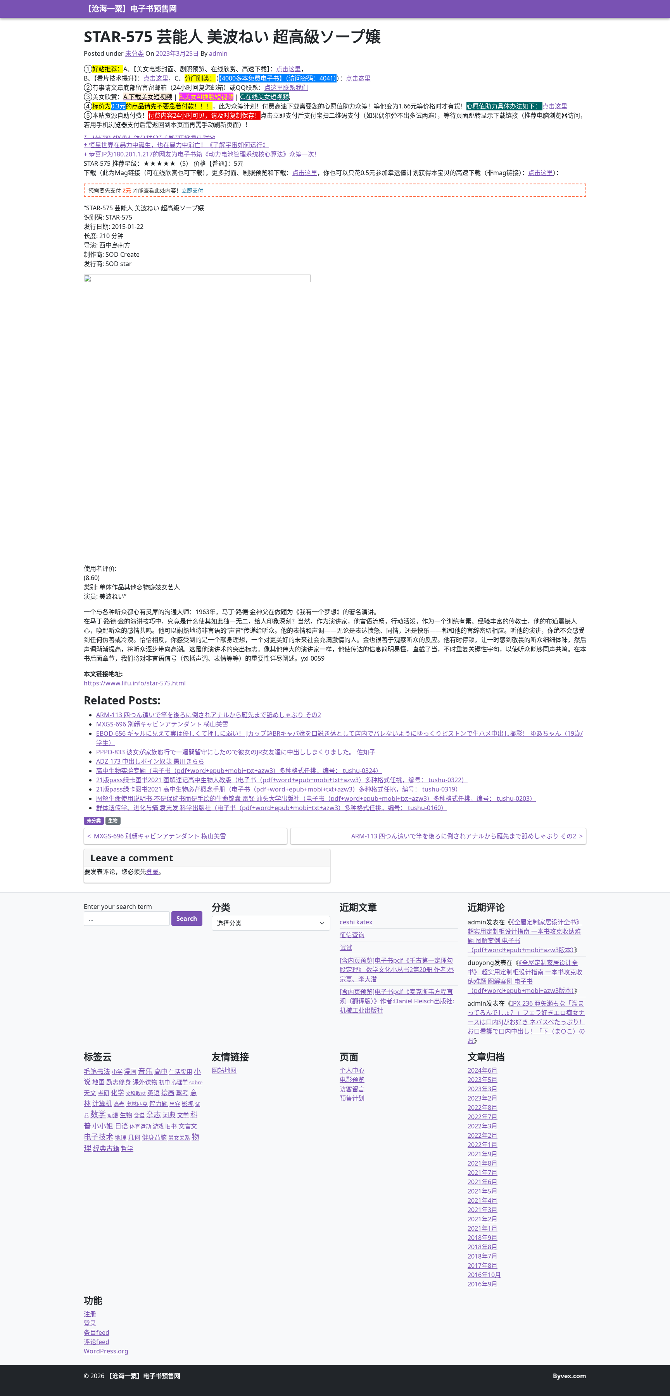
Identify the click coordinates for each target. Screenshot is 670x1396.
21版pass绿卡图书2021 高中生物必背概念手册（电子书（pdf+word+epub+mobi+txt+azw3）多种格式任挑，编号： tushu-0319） (278, 789)
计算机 (102, 1103)
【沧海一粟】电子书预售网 (130, 8)
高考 (119, 1104)
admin (218, 53)
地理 (120, 1137)
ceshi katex (356, 922)
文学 (183, 1115)
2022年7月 (482, 1117)
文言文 (187, 1125)
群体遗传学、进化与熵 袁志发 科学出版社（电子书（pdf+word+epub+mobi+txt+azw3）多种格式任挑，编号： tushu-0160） (271, 808)
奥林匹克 (137, 1104)
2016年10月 (484, 1275)
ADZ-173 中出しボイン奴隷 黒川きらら (150, 761)
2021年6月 (482, 1182)
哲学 (127, 1148)
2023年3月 (482, 1089)
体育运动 (140, 1126)
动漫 (112, 1115)
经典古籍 (106, 1148)
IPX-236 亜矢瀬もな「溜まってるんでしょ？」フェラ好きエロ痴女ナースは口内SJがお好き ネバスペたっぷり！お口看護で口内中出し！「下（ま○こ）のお (526, 1022)
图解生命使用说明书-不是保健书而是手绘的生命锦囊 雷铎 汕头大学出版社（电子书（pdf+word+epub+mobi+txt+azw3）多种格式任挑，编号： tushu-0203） (316, 798)
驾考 (182, 1093)
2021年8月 (482, 1163)
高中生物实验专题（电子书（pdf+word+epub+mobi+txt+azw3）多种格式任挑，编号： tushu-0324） (239, 770)
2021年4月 (482, 1200)
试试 (346, 947)
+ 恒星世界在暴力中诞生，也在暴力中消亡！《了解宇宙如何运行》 (176, 145)
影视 (187, 1104)
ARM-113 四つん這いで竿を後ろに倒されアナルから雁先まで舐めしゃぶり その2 (208, 715)
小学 (117, 1071)
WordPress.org (106, 1351)
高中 (161, 1071)
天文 (90, 1093)
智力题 (158, 1103)
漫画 (130, 1071)
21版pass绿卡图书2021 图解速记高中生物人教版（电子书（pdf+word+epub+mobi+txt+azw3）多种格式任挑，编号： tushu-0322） (282, 780)
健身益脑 (154, 1137)
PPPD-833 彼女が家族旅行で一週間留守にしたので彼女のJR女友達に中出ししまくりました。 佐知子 (235, 752)
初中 (164, 1082)
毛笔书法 (97, 1071)
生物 (112, 820)
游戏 (158, 1126)
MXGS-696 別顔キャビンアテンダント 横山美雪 (162, 724)
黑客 (174, 1104)
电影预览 (352, 1079)
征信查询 (352, 935)
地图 (98, 1082)
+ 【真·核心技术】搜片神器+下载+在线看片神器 (149, 135)
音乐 (145, 1071)
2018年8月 (482, 1247)
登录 (152, 871)
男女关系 (179, 1137)
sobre (195, 1082)
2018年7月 (482, 1256)
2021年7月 (482, 1172)
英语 (153, 1093)
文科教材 (136, 1093)
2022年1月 (482, 1144)
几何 (134, 1137)
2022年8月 (482, 1107)
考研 (103, 1093)
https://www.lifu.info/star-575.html (135, 683)
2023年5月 (482, 1079)
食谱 (139, 1115)
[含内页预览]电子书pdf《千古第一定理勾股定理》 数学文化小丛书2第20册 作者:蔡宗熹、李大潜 (397, 969)
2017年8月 (482, 1265)
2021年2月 (482, 1219)
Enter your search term (118, 906)
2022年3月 (482, 1126)
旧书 (171, 1126)
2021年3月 (482, 1209)
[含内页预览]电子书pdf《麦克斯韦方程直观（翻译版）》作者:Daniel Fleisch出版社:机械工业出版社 (397, 1001)
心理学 (179, 1082)
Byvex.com (569, 1376)
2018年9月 (482, 1237)
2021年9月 (482, 1154)
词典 (169, 1114)
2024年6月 (482, 1070)
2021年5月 (482, 1191)
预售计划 (352, 1098)
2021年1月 (482, 1228)
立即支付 (192, 190)
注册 (90, 1314)
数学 (98, 1114)
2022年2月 (482, 1135)
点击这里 (288, 69)
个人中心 (352, 1070)
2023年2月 (482, 1098)
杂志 (153, 1114)
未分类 (134, 53)
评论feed (96, 1342)
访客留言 (352, 1089)
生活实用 (180, 1071)
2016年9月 (482, 1284)
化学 (117, 1092)
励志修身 (118, 1082)
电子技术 (98, 1137)
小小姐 (102, 1125)
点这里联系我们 (286, 87)
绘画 (167, 1092)
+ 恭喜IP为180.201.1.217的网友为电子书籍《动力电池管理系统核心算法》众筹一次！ (202, 154)
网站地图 (224, 1070)
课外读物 (145, 1082)
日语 (121, 1125)
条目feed (96, 1332)
